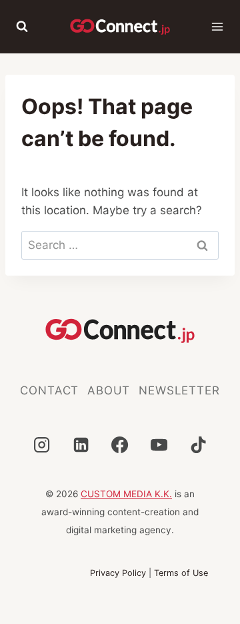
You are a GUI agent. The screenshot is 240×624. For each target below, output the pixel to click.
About (108, 390)
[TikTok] (198, 444)
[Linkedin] (80, 444)
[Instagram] (41, 444)
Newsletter (179, 390)
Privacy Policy (118, 573)
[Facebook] (120, 444)
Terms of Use (181, 573)
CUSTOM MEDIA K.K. (126, 494)
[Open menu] (217, 26)
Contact (49, 390)
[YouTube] (159, 444)
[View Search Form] (22, 27)
